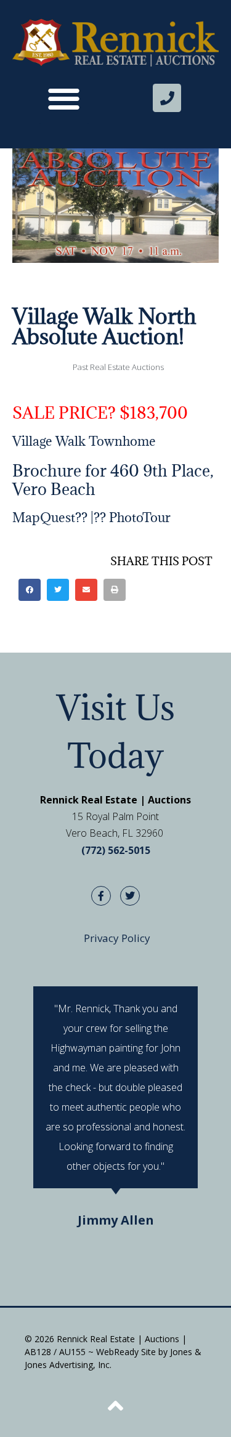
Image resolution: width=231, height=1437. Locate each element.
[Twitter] (130, 896)
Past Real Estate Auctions (118, 366)
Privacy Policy (117, 938)
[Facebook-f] (101, 896)
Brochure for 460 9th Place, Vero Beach (113, 479)
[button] (64, 98)
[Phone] (167, 98)
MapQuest (43, 517)
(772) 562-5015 (115, 850)
